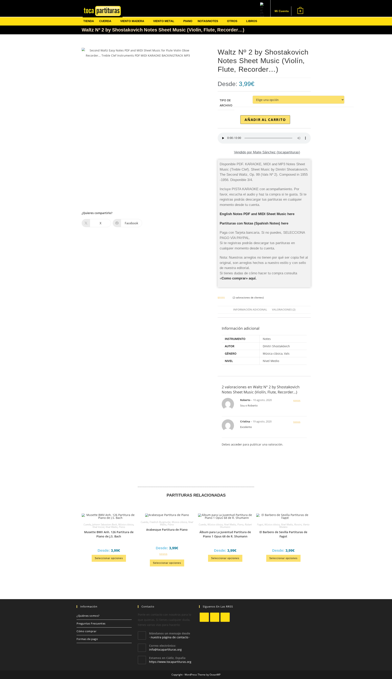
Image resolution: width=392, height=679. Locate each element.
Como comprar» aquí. (239, 278)
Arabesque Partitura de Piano (167, 530)
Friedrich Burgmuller (159, 522)
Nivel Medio (112, 527)
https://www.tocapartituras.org (170, 662)
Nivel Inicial (98, 527)
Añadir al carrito (265, 119)
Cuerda (105, 21)
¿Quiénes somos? (88, 616)
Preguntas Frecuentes (91, 623)
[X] (204, 617)
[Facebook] (214, 617)
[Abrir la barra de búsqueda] (262, 10)
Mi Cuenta (282, 11)
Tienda (88, 21)
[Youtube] (225, 617)
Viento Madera (132, 21)
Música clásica (126, 524)
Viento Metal (163, 21)
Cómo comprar (86, 631)
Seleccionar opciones (109, 558)
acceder (236, 444)
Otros (232, 21)
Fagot (260, 524)
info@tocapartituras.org (165, 649)
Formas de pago (87, 639)
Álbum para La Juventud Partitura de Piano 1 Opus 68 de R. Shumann (225, 534)
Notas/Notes (208, 21)
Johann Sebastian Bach (104, 524)
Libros (251, 21)
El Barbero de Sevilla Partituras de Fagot (283, 534)
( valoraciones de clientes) (248, 297)
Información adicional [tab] (250, 309)
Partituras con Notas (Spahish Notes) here (254, 223)
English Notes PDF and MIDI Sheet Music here (257, 214)
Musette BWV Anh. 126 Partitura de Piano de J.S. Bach (109, 534)
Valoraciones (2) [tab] (283, 309)
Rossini (298, 524)
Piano (187, 21)
